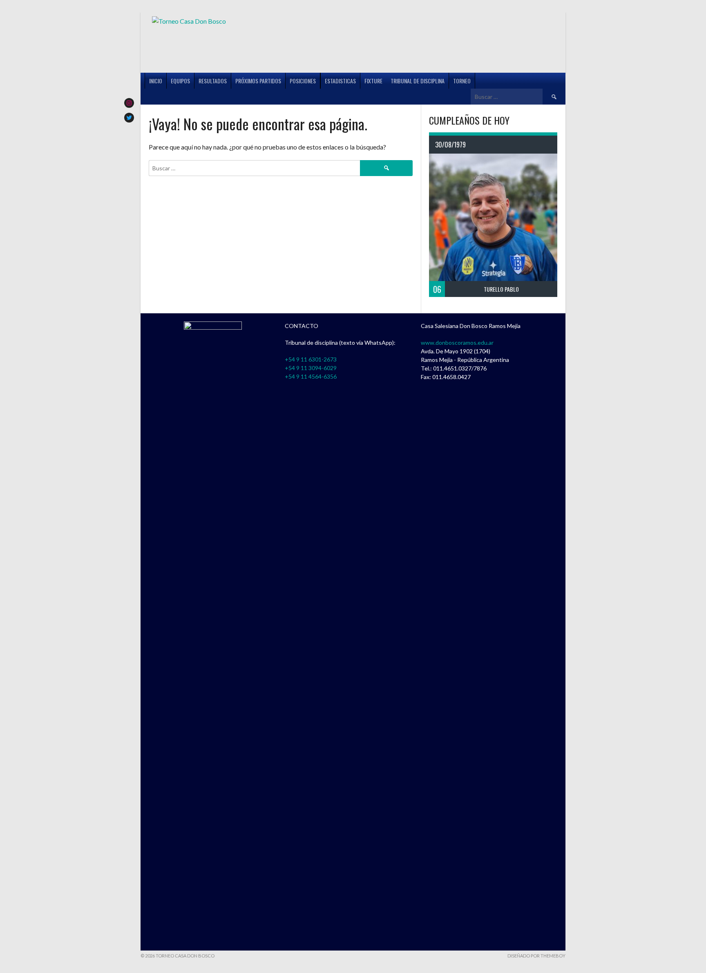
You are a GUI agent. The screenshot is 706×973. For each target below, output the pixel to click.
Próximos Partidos (258, 80)
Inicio (155, 80)
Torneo (462, 80)
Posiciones (303, 80)
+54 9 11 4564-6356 (311, 376)
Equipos (180, 80)
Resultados (213, 80)
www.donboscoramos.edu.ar (457, 342)
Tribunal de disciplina (418, 80)
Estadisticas (340, 80)
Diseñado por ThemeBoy (536, 955)
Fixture (373, 80)
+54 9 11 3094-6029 (311, 367)
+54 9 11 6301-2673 (311, 359)
